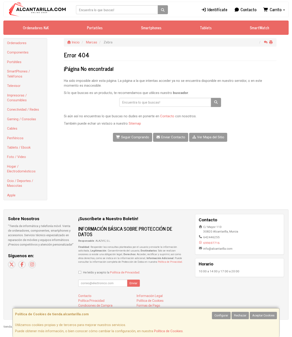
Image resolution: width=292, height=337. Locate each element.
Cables (12, 128)
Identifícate (216, 9)
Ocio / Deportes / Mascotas (20, 183)
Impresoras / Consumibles (17, 97)
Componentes (18, 52)
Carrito (276, 9)
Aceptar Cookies (263, 315)
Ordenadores (16, 43)
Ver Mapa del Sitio (210, 137)
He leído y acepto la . (111, 272)
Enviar (133, 283)
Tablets (206, 28)
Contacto (247, 9)
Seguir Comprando (134, 137)
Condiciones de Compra (95, 305)
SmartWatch (259, 28)
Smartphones (151, 28)
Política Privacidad (91, 300)
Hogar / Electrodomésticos (21, 168)
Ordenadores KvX (36, 28)
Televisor (14, 86)
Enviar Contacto (172, 137)
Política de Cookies (168, 331)
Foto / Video (16, 157)
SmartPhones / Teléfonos (18, 73)
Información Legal (150, 296)
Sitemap (135, 123)
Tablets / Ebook (19, 147)
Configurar (221, 315)
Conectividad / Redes (23, 109)
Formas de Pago (148, 305)
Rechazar (240, 315)
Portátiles (14, 62)
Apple (11, 195)
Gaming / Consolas (21, 119)
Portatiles (95, 28)
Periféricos (15, 138)
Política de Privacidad (170, 261)
